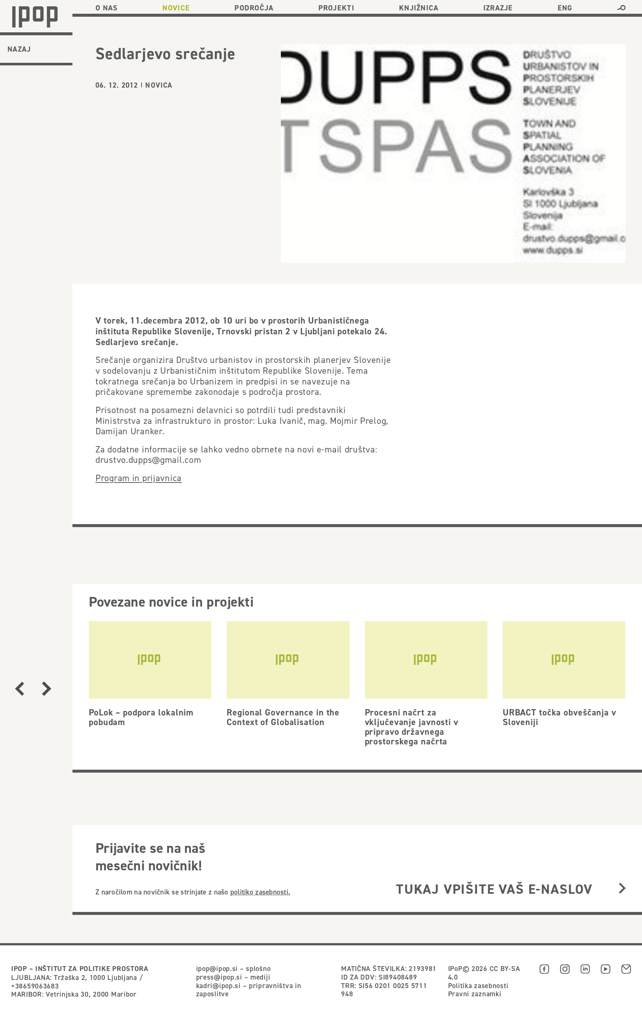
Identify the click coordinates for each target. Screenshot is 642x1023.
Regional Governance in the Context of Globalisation (283, 717)
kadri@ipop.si (218, 985)
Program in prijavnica (138, 478)
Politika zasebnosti (478, 985)
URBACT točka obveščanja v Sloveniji (559, 717)
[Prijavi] (622, 888)
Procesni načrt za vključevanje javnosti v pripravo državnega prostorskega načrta (411, 727)
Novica (158, 85)
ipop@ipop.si (217, 968)
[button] (621, 7)
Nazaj (19, 49)
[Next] (46, 688)
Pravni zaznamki (475, 993)
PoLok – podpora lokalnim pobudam (141, 717)
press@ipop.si (219, 976)
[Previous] (20, 688)
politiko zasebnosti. (260, 891)
